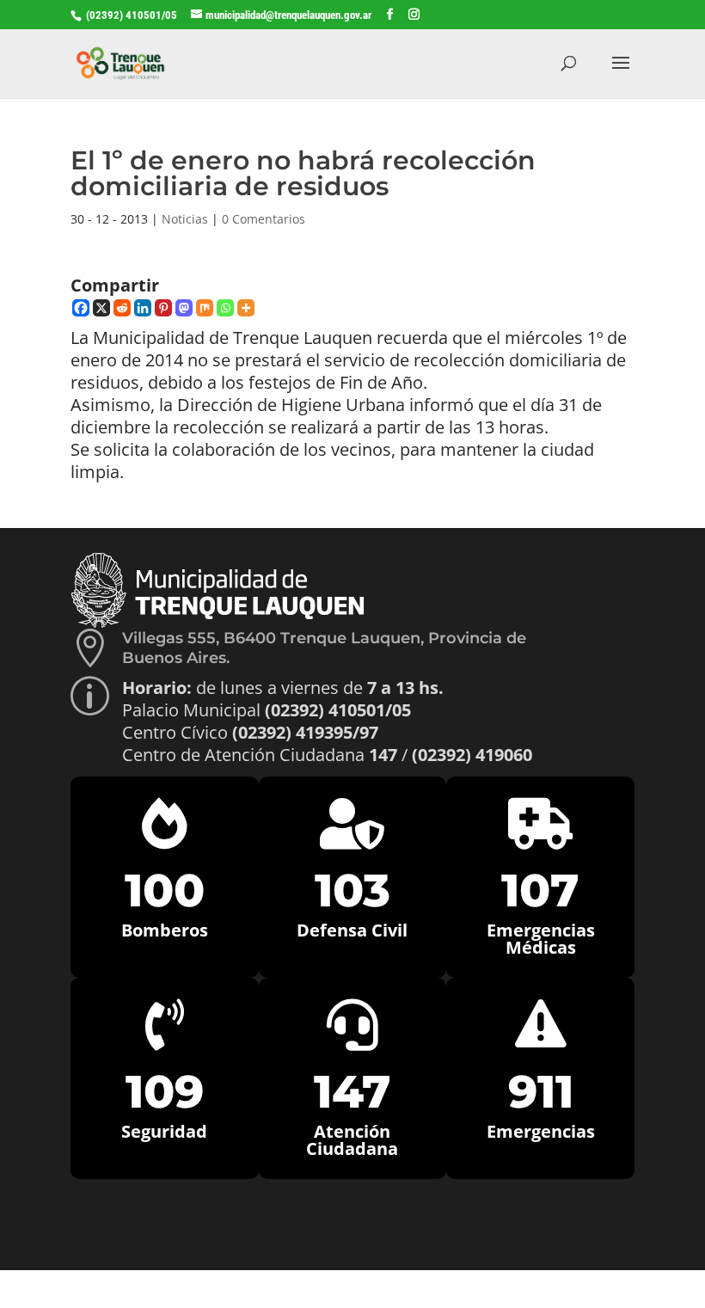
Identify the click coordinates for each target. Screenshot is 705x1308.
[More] (245, 307)
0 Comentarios (263, 219)
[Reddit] (122, 307)
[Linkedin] (142, 307)
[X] (101, 307)
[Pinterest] (163, 307)
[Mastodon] (184, 307)
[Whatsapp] (225, 307)
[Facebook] (80, 307)
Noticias (185, 219)
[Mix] (204, 307)
